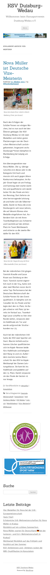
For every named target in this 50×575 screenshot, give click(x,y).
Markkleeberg (12, 404)
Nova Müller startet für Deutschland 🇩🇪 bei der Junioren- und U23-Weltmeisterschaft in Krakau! (24, 534)
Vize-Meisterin (24, 404)
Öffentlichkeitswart (11, 84)
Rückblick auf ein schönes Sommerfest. (21, 527)
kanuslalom (19, 397)
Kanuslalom (7, 389)
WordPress (29, 570)
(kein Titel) (8, 517)
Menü (25, 28)
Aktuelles (24, 386)
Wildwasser (7, 407)
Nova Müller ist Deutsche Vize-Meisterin (15, 70)
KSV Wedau (21, 400)
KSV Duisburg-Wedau (25, 8)
